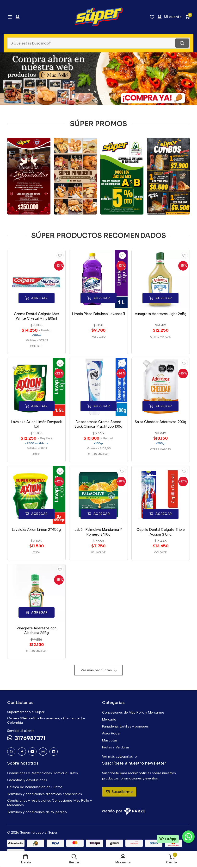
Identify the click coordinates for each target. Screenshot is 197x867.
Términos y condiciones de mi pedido (37, 812)
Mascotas (109, 740)
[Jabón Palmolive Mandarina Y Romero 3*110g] (98, 495)
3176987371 (30, 737)
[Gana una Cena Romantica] (28, 176)
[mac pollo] (98, 78)
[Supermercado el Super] (98, 16)
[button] (87, 97)
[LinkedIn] (53, 751)
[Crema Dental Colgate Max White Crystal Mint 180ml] (36, 279)
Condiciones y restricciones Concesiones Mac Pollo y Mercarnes (49, 802)
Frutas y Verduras (115, 747)
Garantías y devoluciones (27, 780)
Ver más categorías (118, 756)
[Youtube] (32, 751)
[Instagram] (43, 751)
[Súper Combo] (168, 176)
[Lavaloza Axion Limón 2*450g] (36, 495)
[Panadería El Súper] (75, 176)
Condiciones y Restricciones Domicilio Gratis (42, 773)
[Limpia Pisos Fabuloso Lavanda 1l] (98, 279)
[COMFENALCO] (121, 176)
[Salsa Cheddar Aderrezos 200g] (161, 387)
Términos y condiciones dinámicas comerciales (44, 794)
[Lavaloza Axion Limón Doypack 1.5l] (36, 387)
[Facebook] (22, 751)
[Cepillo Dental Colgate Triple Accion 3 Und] (161, 495)
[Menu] (9, 16)
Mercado (109, 719)
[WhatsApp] (11, 751)
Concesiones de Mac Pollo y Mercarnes (133, 712)
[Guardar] (60, 255)
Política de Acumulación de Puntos (34, 787)
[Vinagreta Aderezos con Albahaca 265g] (36, 593)
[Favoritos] (152, 17)
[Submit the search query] (182, 43)
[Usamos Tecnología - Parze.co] (123, 811)
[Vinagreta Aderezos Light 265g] (161, 279)
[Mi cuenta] (17, 17)
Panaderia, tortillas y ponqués (125, 726)
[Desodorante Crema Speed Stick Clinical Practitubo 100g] (98, 387)
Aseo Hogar (111, 733)
